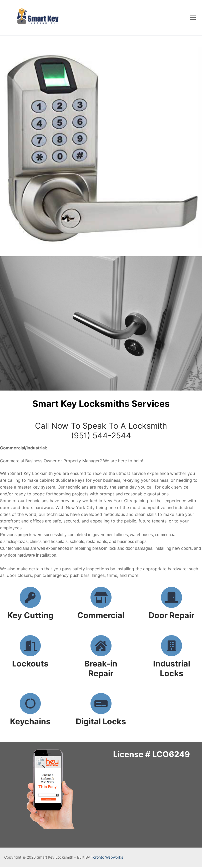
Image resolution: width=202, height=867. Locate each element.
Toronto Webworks (107, 857)
